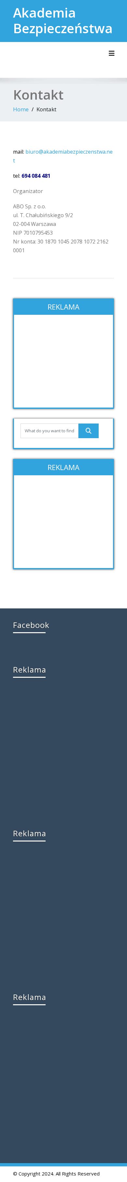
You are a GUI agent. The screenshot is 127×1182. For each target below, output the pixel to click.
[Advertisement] (63, 362)
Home (21, 109)
